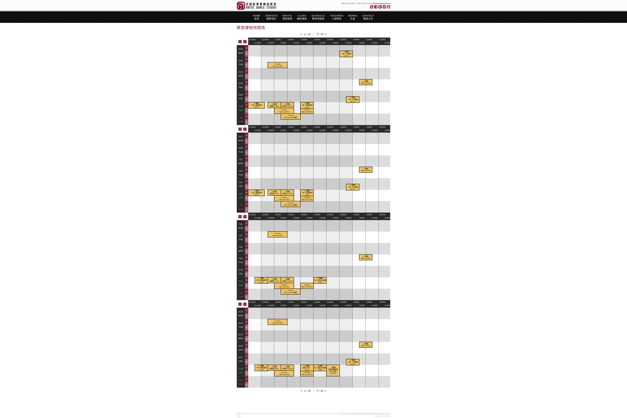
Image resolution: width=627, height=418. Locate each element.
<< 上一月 (305, 34)
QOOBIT (386, 416)
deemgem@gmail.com (381, 3)
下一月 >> (321, 34)
